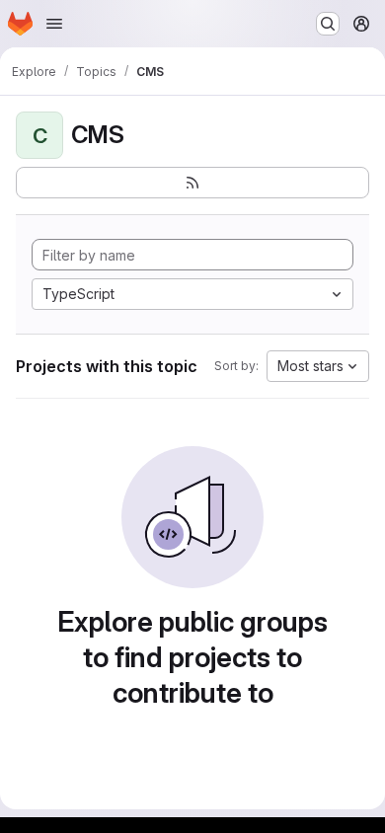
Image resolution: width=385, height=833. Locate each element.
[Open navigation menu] (54, 23)
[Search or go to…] (328, 24)
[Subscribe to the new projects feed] (192, 182)
